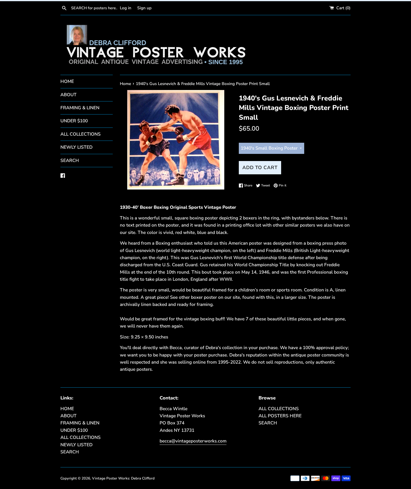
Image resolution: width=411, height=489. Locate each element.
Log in (125, 8)
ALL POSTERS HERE (280, 416)
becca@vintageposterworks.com (193, 441)
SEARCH (69, 160)
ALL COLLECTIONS (80, 134)
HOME (67, 81)
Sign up (144, 8)
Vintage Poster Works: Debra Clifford (123, 478)
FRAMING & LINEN (79, 108)
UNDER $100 (74, 121)
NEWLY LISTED (76, 147)
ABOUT (68, 95)
